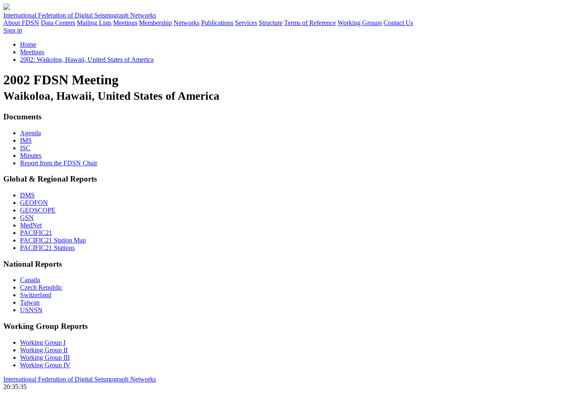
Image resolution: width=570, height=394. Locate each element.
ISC (25, 148)
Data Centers (58, 22)
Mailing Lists (94, 22)
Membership (155, 22)
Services (246, 22)
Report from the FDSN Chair (58, 163)
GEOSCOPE (37, 210)
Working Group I (43, 342)
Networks (186, 22)
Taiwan (30, 302)
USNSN (31, 309)
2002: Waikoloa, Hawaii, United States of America (87, 59)
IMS (26, 140)
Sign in (12, 30)
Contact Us (398, 22)
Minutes (30, 155)
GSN (27, 217)
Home (28, 44)
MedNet (31, 225)
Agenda (30, 132)
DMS (27, 195)
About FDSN (21, 22)
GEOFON (34, 202)
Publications (217, 22)
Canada (30, 279)
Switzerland (35, 294)
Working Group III (45, 357)
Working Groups (360, 22)
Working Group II (44, 350)
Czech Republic (41, 287)
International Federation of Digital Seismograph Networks (79, 379)
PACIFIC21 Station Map (53, 240)
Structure (270, 22)
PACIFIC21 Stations (47, 247)
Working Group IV (45, 365)
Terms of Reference (310, 22)
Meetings (125, 22)
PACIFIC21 (36, 232)
